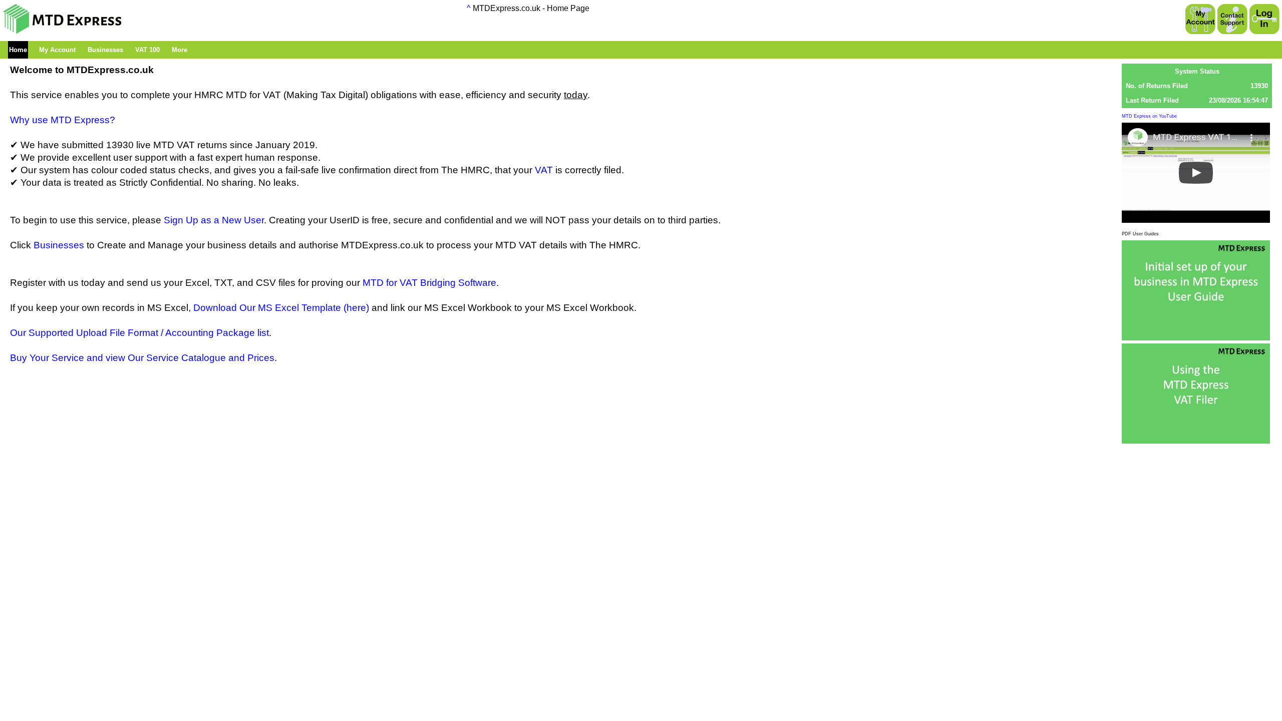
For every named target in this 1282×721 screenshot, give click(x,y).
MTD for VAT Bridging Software (429, 282)
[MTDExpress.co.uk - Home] (63, 31)
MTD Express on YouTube (1149, 116)
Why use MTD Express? (62, 120)
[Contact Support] (1232, 20)
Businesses (59, 245)
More (179, 50)
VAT (544, 170)
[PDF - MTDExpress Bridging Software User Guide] (1196, 440)
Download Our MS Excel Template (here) (281, 307)
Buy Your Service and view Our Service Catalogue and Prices (142, 357)
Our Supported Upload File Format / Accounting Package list (139, 332)
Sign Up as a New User (214, 220)
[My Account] (1200, 20)
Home (18, 50)
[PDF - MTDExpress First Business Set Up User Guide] (1196, 337)
